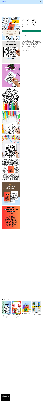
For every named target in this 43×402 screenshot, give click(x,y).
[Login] (39, 1)
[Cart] (40, 1)
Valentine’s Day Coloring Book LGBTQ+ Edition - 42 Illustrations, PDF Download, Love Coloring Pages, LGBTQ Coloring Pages (16, 315)
